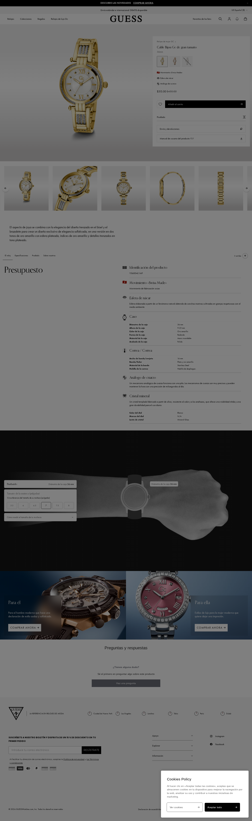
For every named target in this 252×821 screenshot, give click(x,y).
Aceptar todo (214, 807)
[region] (205, 794)
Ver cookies (176, 807)
